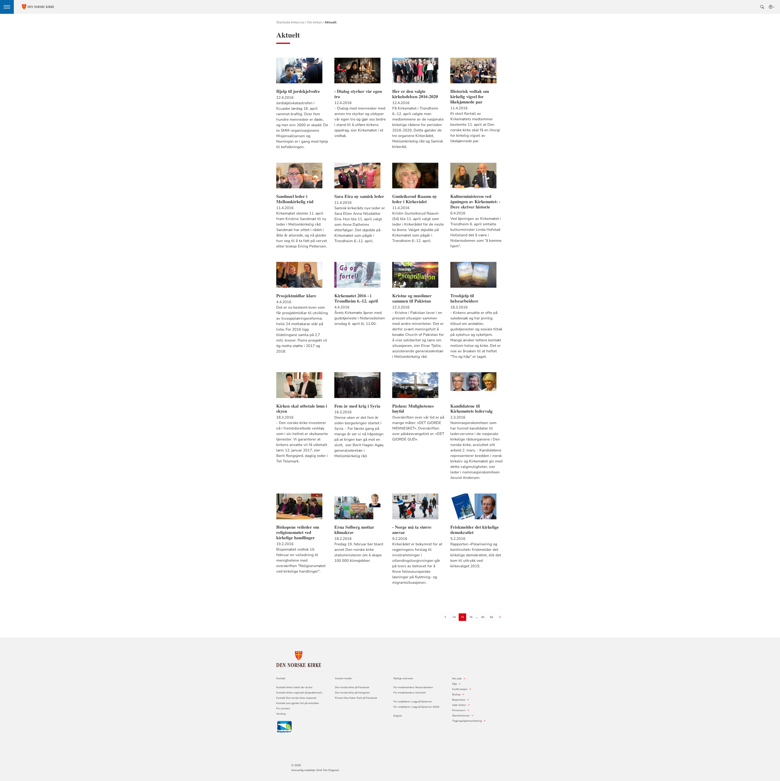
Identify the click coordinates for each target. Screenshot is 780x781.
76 (470, 617)
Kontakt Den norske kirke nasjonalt (296, 698)
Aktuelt (331, 22)
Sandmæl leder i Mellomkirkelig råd (294, 199)
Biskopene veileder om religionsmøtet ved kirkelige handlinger (297, 532)
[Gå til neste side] (500, 617)
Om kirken (314, 22)
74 (454, 617)
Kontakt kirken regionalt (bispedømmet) (299, 692)
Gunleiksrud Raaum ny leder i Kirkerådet (414, 199)
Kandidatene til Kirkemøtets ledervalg (471, 408)
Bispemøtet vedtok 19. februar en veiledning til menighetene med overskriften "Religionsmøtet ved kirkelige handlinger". (301, 560)
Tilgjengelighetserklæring (467, 720)
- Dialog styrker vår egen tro (358, 94)
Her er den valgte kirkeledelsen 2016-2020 (415, 94)
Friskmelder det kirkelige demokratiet (474, 529)
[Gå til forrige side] (445, 617)
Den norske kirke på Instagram (352, 692)
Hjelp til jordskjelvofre (298, 91)
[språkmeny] (772, 7)
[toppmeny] (7, 7)
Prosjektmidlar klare (296, 295)
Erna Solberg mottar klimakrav (354, 529)
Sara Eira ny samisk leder (359, 196)
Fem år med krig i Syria (357, 406)
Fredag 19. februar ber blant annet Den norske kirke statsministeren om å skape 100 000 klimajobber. (358, 552)
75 (462, 617)
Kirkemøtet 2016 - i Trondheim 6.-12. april (356, 298)
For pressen (283, 708)
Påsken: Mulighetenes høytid (413, 408)
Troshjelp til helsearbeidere (464, 298)
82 (491, 617)
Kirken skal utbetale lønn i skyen (301, 408)
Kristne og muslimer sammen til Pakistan (412, 298)
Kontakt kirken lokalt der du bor (294, 687)
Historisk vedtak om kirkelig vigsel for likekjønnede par (469, 96)
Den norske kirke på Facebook (352, 687)
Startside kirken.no (290, 22)
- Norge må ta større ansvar (411, 529)
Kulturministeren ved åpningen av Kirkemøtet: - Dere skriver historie (475, 201)
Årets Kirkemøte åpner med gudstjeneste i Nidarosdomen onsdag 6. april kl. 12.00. (359, 318)
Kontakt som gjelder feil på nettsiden (297, 703)
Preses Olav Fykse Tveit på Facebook (356, 698)
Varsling (281, 713)
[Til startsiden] (298, 658)
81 (483, 617)
